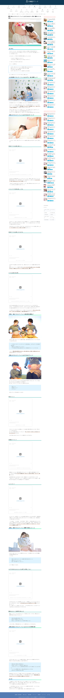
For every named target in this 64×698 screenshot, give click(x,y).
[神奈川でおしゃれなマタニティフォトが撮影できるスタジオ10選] (45, 114)
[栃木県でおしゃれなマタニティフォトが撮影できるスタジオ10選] (45, 87)
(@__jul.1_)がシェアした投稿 (20, 260)
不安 (50, 80)
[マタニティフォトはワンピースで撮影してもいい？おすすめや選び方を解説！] (45, 56)
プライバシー (34, 694)
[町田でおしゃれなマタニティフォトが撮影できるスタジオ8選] (45, 163)
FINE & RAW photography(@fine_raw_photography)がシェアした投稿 (20, 174)
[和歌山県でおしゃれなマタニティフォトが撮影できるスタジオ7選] (45, 123)
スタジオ (51, 93)
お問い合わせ (25, 694)
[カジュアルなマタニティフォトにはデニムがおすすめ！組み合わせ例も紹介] (45, 37)
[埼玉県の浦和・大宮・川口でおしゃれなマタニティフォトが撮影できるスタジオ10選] (45, 194)
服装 (52, 53)
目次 (24, 45)
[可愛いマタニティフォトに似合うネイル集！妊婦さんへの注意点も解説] (45, 190)
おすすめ (48, 21)
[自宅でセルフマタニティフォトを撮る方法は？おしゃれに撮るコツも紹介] (45, 172)
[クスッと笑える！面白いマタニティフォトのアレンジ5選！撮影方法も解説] (45, 145)
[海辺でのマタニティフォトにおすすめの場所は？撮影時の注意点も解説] (45, 181)
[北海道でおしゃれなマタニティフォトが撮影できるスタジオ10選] (45, 105)
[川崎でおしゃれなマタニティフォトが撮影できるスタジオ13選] (45, 119)
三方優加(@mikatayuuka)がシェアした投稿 (20, 217)
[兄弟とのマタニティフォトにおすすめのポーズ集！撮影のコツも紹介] (45, 176)
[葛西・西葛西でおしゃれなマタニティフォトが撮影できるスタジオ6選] (45, 159)
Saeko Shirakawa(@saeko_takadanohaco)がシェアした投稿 (20, 301)
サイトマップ (44, 694)
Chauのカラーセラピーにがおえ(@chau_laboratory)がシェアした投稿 (20, 597)
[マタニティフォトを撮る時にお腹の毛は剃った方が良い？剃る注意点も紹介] (45, 185)
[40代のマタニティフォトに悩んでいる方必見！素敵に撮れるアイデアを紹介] (45, 78)
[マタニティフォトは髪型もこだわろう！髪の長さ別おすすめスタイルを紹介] (45, 29)
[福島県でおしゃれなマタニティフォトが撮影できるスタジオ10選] (45, 101)
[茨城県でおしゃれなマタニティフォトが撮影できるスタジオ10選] (45, 96)
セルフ (50, 44)
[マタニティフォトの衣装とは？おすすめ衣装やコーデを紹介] (45, 69)
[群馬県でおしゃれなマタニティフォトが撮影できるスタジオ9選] (45, 92)
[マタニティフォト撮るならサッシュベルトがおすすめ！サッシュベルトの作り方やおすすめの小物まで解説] (45, 42)
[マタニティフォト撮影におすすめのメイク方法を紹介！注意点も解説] (45, 24)
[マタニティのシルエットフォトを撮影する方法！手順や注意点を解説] (45, 168)
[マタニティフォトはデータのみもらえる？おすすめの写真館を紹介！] (45, 74)
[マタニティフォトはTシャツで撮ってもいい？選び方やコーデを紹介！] (45, 52)
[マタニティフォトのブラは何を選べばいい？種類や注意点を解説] (45, 47)
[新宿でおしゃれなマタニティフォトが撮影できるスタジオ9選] (45, 141)
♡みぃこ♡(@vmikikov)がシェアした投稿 (20, 655)
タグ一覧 (48, 694)
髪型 (52, 30)
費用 (52, 21)
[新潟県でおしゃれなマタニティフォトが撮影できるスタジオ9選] (45, 83)
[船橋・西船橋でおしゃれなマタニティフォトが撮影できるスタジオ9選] (45, 154)
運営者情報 (29, 694)
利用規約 (39, 694)
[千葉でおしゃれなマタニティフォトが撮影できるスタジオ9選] (45, 150)
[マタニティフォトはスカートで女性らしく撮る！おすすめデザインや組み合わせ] (45, 33)
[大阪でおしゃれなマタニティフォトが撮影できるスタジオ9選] (45, 199)
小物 (50, 39)
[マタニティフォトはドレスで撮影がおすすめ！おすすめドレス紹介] (45, 61)
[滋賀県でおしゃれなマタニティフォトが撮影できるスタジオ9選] (45, 127)
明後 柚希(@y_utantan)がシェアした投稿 (20, 512)
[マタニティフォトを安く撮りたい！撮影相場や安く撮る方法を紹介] (45, 20)
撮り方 (50, 21)
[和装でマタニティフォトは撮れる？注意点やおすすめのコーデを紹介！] (45, 65)
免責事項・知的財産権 (18, 694)
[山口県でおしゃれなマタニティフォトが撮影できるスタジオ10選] (45, 132)
